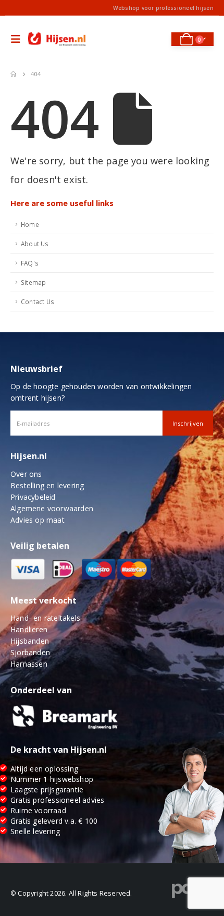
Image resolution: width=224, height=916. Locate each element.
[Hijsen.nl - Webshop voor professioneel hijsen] (56, 39)
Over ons (26, 474)
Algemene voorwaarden (51, 508)
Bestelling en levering (47, 485)
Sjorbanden (30, 652)
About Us (35, 243)
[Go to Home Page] (13, 74)
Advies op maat (37, 520)
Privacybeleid (33, 497)
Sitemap (33, 282)
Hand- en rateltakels (45, 618)
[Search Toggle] (156, 39)
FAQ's (30, 263)
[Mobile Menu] (18, 39)
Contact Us (37, 301)
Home (30, 224)
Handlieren (28, 629)
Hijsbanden (29, 641)
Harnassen (28, 664)
